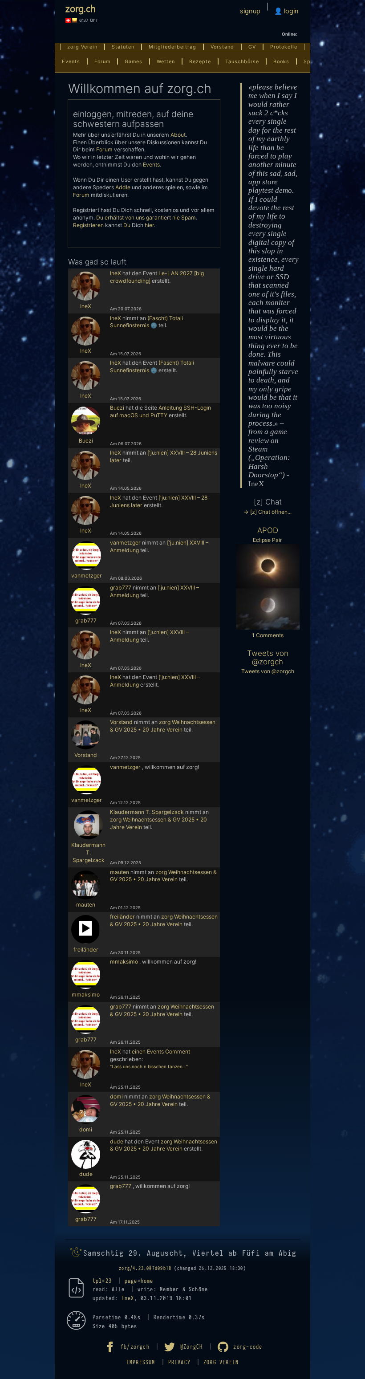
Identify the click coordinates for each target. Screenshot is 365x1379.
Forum (102, 61)
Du (126, 225)
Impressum (140, 1362)
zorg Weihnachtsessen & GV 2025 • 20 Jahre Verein (162, 726)
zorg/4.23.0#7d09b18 (145, 1268)
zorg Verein (82, 47)
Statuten (123, 47)
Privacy (179, 1362)
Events (71, 61)
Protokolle (283, 47)
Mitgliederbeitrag (172, 47)
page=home (139, 1281)
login (290, 11)
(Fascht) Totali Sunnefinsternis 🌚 (146, 322)
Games (133, 61)
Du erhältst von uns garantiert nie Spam (146, 217)
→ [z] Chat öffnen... (267, 511)
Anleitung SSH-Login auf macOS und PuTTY (160, 411)
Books (281, 61)
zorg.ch (80, 8)
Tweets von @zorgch (267, 657)
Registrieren (88, 225)
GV (252, 47)
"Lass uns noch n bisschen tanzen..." (149, 1066)
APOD (267, 530)
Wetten (166, 61)
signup (250, 11)
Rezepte (200, 61)
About (178, 134)
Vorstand (222, 47)
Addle (122, 187)
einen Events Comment (161, 1051)
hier (149, 225)
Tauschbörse (242, 61)
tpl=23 (102, 1281)
